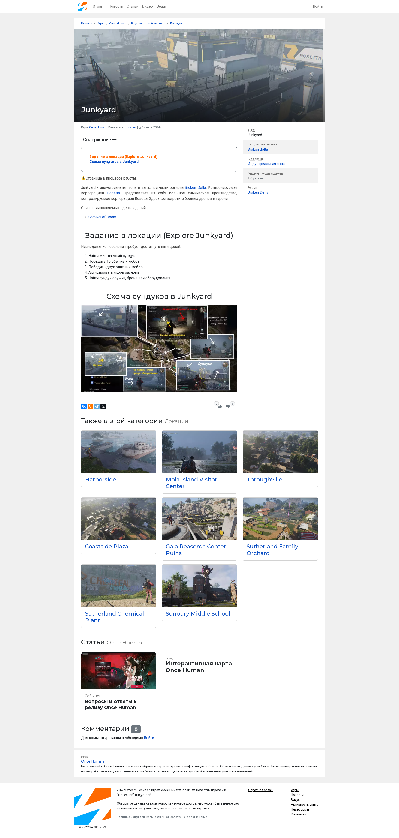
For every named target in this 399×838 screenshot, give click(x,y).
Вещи (161, 6)
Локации (130, 127)
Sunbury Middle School (198, 613)
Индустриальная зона (266, 164)
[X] (103, 406)
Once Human (97, 127)
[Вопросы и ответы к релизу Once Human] (118, 683)
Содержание (97, 139)
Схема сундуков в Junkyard (114, 161)
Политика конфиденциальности (139, 817)
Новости (116, 6)
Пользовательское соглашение (185, 817)
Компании (298, 814)
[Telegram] (97, 406)
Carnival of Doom (102, 217)
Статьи (132, 6)
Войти (318, 6)
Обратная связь (260, 790)
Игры (295, 790)
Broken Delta (195, 187)
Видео (147, 6)
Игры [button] (97, 6)
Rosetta (113, 193)
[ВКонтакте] (84, 406)
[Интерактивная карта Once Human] (199, 683)
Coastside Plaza (106, 546)
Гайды (170, 658)
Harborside (100, 479)
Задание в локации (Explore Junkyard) (123, 156)
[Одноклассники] (90, 406)
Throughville (264, 479)
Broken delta (258, 149)
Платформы (300, 809)
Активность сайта (304, 804)
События (92, 696)
